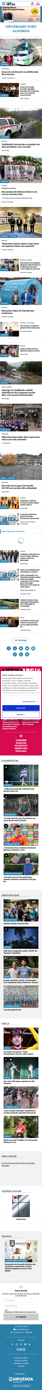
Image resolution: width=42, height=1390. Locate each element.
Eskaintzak (21, 746)
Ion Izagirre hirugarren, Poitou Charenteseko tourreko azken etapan (18, 1053)
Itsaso (22, 618)
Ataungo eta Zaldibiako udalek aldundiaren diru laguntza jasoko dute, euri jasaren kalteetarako (18, 392)
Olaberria (5, 482)
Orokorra (5, 137)
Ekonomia (5, 64)
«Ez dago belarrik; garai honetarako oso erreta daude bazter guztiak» (20, 819)
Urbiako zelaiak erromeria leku (16, 923)
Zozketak (21, 743)
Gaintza (4, 141)
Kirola (3, 478)
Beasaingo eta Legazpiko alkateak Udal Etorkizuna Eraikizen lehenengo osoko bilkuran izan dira (30, 266)
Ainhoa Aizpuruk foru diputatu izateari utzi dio (30, 350)
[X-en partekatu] (15, 648)
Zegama (23, 84)
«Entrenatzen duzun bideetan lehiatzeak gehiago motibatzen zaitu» (20, 849)
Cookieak (21, 1366)
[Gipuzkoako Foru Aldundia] (21, 1382)
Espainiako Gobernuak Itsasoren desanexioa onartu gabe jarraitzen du (29, 623)
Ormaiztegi (5, 69)
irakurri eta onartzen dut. (20, 1312)
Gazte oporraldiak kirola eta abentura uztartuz (30, 571)
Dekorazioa (21, 1219)
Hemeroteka (21, 748)
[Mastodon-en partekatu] (21, 648)
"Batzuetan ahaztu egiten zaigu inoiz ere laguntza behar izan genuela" (20, 244)
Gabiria (22, 346)
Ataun (4, 387)
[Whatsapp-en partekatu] (15, 654)
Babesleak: (21, 1374)
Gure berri (21, 740)
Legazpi (29, 260)
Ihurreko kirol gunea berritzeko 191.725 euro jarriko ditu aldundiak (19, 486)
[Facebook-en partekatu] (9, 648)
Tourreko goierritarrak (12, 1010)
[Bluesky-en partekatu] (27, 648)
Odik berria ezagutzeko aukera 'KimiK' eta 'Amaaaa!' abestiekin (20, 952)
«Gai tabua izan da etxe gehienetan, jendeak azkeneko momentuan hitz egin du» (20, 879)
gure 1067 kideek (14, 678)
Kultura (13, 236)
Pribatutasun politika (21, 1363)
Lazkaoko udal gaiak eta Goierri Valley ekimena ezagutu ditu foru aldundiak (30, 557)
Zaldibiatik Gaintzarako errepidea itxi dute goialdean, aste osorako (21, 145)
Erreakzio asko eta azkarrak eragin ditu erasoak (18, 198)
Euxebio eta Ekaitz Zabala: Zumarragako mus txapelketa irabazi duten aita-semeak (21, 981)
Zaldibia (9, 387)
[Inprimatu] (27, 654)
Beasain (4, 185)
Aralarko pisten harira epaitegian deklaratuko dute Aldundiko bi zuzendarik (29, 603)
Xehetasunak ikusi (29, 701)
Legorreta (5, 434)
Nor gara (21, 751)
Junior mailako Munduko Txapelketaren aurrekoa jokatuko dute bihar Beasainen (20, 1112)
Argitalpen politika (21, 1358)
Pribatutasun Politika (11, 1312)
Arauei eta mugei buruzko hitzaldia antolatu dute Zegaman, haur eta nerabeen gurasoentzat (29, 91)
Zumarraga (30, 323)
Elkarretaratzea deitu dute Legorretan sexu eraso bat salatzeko (21, 438)
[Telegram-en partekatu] (33, 648)
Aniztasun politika (21, 1361)
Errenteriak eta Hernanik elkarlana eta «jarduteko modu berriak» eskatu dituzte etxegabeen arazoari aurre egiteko (20, 1267)
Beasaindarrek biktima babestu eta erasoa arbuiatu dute (19, 193)
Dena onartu (21, 708)
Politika (4, 269)
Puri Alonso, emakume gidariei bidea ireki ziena (30, 327)
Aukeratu (20, 714)
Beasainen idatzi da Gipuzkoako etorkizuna (18, 311)
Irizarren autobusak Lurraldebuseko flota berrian (20, 73)
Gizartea (4, 95)
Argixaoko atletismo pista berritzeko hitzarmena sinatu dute (29, 516)
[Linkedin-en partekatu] (21, 654)
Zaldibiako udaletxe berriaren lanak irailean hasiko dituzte (29, 503)
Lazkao (22, 551)
